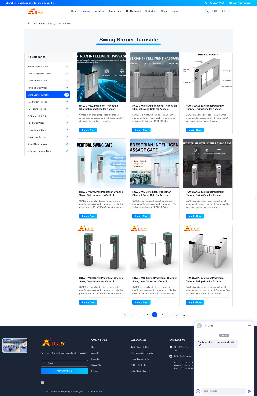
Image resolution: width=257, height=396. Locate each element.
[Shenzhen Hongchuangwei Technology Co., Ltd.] (36, 11)
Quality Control (133, 11)
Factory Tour (115, 11)
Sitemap (94, 371)
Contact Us (150, 11)
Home (74, 11)
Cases (174, 11)
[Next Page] (177, 314)
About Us (99, 11)
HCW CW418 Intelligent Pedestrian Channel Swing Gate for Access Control (205, 109)
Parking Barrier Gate (139, 365)
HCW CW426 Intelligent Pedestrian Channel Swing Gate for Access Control (151, 195)
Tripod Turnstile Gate (139, 359)
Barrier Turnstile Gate (139, 347)
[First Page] (125, 314)
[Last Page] (184, 314)
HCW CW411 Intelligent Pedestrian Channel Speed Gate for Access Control (98, 109)
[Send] (249, 391)
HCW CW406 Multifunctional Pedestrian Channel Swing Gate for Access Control (154, 109)
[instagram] (42, 382)
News (164, 11)
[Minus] (249, 325)
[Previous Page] (132, 314)
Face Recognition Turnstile (141, 353)
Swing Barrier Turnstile (140, 371)
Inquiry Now (88, 130)
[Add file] (198, 391)
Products (86, 11)
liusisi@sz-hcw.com (242, 3)
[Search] (207, 11)
